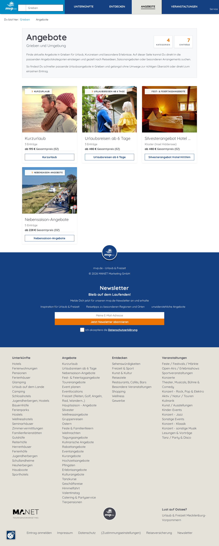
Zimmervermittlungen (27, 428)
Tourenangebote (74, 382)
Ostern (67, 424)
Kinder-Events (172, 410)
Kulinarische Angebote (78, 442)
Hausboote (20, 470)
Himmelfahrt (71, 488)
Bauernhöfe (20, 405)
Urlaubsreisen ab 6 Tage (109, 157)
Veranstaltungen (174, 358)
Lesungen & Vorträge (177, 433)
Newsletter (184, 533)
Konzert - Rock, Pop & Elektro (183, 391)
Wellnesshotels (22, 419)
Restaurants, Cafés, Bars (129, 382)
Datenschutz (87, 533)
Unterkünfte (21, 358)
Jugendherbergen (24, 456)
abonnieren (109, 322)
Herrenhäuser (21, 447)
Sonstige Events (173, 419)
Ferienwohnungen (24, 368)
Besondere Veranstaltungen (131, 387)
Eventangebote (73, 451)
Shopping (118, 391)
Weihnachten (71, 433)
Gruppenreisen (72, 419)
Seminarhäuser (22, 424)
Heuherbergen (22, 465)
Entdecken (119, 358)
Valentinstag (71, 493)
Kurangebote (71, 456)
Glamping (19, 382)
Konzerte (168, 378)
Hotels (16, 364)
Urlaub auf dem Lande (28, 387)
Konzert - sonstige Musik (179, 428)
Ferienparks (20, 410)
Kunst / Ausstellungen (177, 405)
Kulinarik (168, 401)
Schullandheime (23, 461)
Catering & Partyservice (79, 497)
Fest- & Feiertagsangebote (81, 378)
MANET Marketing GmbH (114, 273)
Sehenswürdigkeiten (126, 364)
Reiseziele (119, 378)
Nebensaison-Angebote (49, 238)
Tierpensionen (72, 502)
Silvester (68, 410)
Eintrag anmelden (39, 533)
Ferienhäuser (21, 378)
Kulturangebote (73, 474)
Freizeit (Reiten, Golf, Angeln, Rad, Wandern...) (82, 398)
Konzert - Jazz (172, 414)
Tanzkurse (69, 479)
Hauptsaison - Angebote (79, 405)
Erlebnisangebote (74, 470)
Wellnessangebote (75, 414)
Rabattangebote (74, 447)
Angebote (69, 358)
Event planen (71, 387)
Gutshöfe (18, 437)
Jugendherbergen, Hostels (30, 401)
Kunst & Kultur (122, 373)
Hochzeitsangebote (75, 461)
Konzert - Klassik (174, 424)
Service (214, 9)
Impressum (65, 533)
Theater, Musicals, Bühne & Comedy (180, 384)
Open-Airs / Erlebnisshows (180, 368)
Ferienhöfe (19, 451)
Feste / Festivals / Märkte (180, 364)
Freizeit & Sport (123, 368)
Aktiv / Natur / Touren (178, 396)
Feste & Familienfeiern (77, 428)
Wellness (118, 396)
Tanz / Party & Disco (176, 437)
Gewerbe (118, 401)
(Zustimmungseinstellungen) (121, 533)
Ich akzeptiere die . (111, 330)
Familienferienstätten (27, 433)
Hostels (17, 414)
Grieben (25, 19)
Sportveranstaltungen (177, 373)
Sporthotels (20, 474)
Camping (18, 391)
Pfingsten (68, 465)
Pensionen (19, 373)
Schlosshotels (21, 396)
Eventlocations (72, 391)
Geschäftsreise (72, 484)
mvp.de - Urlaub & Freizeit (109, 268)
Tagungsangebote (75, 437)
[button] (41, 6)
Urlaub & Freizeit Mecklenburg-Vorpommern (184, 517)
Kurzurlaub (49, 157)
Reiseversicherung (159, 533)
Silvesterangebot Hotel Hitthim (170, 157)
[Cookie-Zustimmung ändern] (11, 535)
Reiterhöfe (19, 442)
